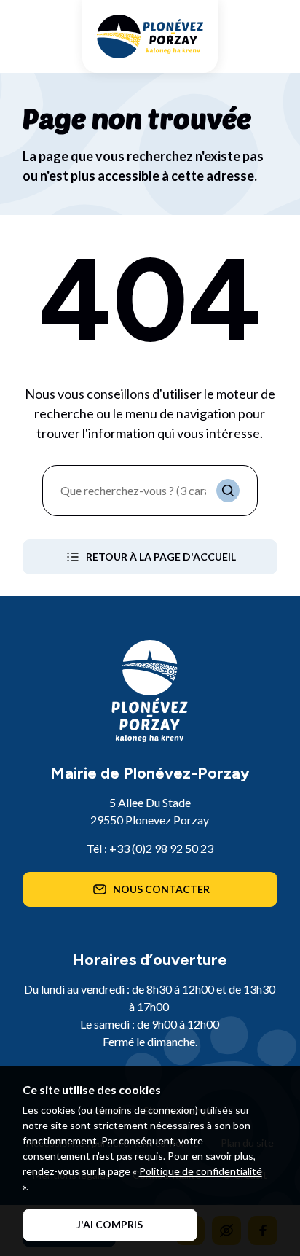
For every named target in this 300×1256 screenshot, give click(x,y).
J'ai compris (109, 1224)
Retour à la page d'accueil (161, 556)
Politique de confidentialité (200, 1171)
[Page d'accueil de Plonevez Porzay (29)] (150, 36)
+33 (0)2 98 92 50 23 (161, 848)
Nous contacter (161, 889)
